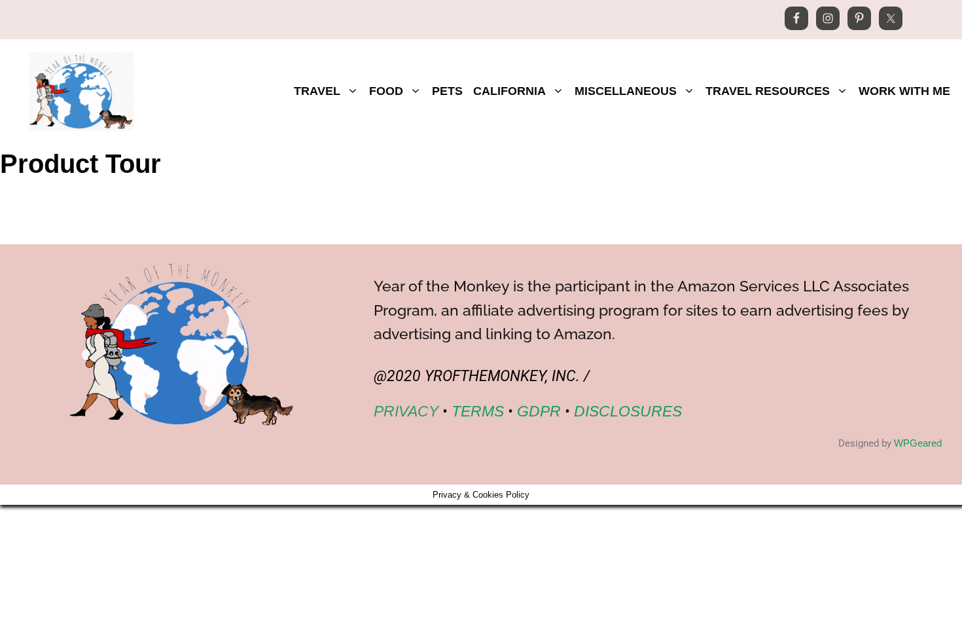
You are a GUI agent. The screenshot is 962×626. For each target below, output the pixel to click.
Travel (317, 91)
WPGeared (918, 443)
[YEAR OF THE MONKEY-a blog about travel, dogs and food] (81, 90)
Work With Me (904, 91)
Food (386, 91)
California (509, 91)
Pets (447, 91)
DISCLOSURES (628, 411)
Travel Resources (767, 91)
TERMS (478, 411)
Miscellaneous (626, 91)
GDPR (539, 411)
